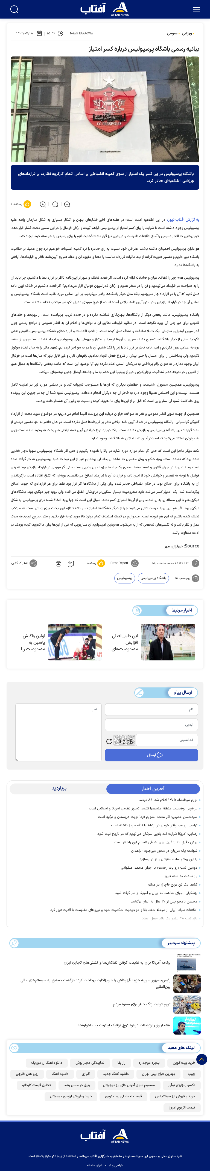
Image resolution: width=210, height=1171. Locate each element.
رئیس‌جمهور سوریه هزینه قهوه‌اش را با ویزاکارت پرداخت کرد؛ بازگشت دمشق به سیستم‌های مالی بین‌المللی (96, 984)
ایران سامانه (94, 1165)
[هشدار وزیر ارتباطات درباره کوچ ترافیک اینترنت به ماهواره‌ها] (186, 1025)
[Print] (58, 563)
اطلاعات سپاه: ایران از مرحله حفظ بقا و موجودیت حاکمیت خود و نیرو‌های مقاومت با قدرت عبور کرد (123, 910)
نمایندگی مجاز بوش (89, 1063)
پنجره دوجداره (149, 1063)
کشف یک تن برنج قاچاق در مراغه (172, 884)
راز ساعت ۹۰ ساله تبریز (180, 876)
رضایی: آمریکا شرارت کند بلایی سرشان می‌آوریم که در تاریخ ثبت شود (147, 834)
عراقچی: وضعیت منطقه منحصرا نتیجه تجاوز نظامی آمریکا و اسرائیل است (143, 808)
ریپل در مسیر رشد (77, 1085)
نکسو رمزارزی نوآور (181, 1085)
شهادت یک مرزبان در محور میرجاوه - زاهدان (164, 851)
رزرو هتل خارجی (27, 1074)
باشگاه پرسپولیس (153, 578)
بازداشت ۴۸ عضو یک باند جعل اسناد (169, 918)
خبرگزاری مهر (174, 546)
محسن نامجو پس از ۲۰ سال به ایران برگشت (163, 901)
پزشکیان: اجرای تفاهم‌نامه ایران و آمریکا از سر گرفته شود (156, 893)
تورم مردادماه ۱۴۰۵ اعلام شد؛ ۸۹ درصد (168, 800)
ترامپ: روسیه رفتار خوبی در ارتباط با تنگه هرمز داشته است (154, 825)
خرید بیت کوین (184, 1063)
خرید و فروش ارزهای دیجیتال (71, 1096)
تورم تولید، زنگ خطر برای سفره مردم (142, 1004)
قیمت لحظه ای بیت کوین (123, 1096)
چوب (191, 1074)
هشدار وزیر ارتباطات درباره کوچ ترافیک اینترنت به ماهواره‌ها (124, 1025)
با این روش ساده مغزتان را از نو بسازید (168, 859)
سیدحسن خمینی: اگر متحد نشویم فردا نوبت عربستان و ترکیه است (147, 817)
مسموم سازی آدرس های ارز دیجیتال (129, 1085)
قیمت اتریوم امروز (182, 1107)
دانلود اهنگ (60, 1074)
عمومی (172, 33)
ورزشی (187, 33)
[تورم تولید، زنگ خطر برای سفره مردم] (186, 1004)
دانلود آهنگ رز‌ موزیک (46, 1063)
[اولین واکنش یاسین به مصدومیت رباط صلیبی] (75, 642)
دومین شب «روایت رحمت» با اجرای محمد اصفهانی (159, 868)
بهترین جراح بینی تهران (158, 1074)
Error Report (119, 563)
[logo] (106, 8)
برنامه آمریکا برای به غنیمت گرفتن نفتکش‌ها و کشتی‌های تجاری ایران (117, 963)
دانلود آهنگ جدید (116, 1074)
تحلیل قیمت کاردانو (36, 1085)
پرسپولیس (124, 578)
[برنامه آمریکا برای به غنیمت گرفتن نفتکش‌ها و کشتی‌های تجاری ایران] (186, 962)
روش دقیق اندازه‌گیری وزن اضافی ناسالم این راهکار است (155, 842)
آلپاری (86, 1074)
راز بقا (122, 1063)
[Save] (71, 563)
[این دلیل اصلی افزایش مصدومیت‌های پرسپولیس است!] (168, 642)
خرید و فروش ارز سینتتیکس (175, 1096)
